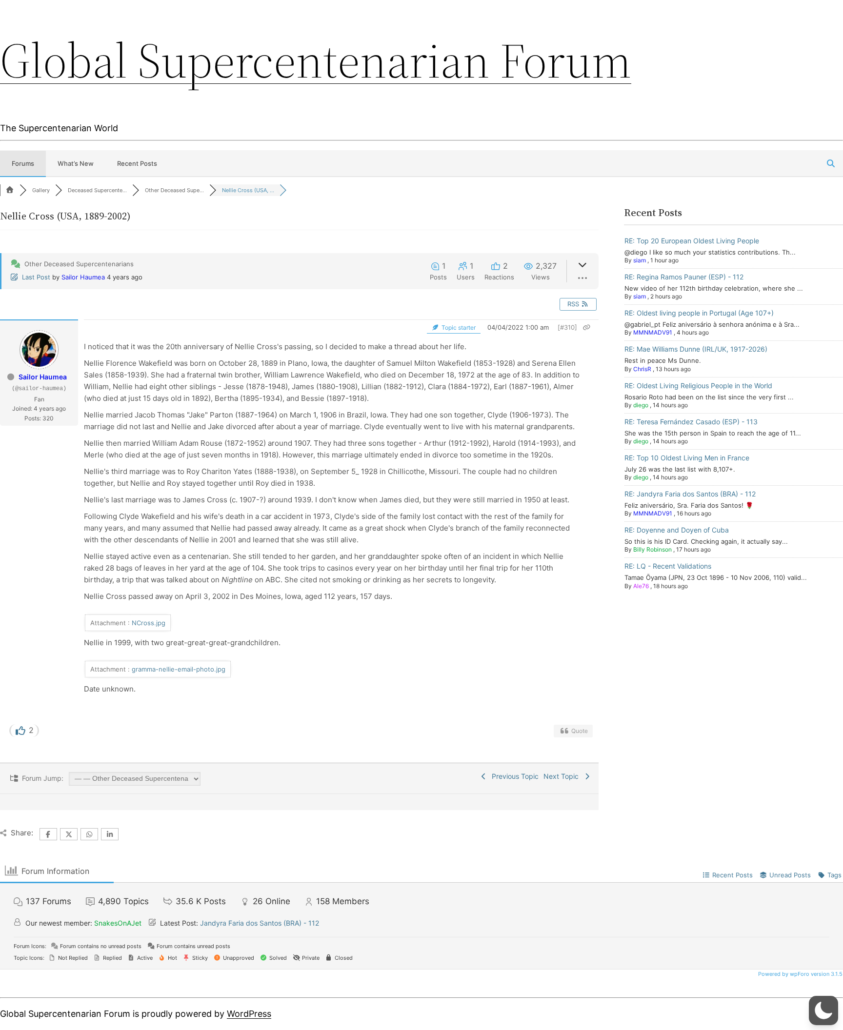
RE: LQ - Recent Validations (667, 566)
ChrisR (642, 369)
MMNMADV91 (652, 332)
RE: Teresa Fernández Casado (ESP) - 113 (691, 421)
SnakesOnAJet (117, 923)
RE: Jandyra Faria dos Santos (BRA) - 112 (690, 494)
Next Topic (562, 776)
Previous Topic (513, 776)
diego (640, 405)
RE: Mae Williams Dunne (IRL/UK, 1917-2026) (695, 349)
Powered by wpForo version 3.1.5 (800, 974)
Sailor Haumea (83, 277)
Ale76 (641, 586)
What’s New (76, 163)
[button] (823, 1010)
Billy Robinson (652, 549)
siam (639, 260)
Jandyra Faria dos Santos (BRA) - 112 (259, 923)
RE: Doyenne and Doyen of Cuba (676, 530)
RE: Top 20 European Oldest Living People (691, 241)
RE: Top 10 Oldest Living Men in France (686, 458)
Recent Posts (137, 163)
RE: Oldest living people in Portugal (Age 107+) (699, 313)
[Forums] (9, 190)
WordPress (249, 1014)
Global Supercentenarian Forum (315, 60)
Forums (23, 163)
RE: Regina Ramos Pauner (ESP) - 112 (683, 277)
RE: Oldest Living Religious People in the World (698, 385)
